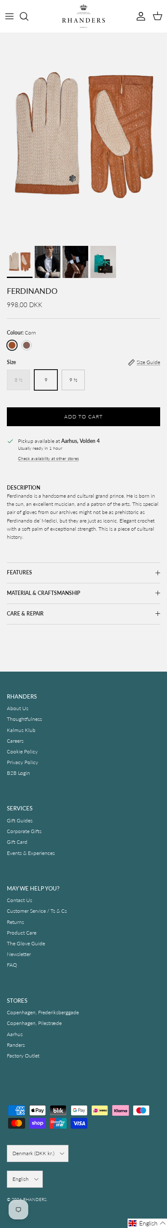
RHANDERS (34, 1199)
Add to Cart (83, 416)
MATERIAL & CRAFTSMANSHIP (43, 593)
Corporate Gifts (24, 831)
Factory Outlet (23, 1055)
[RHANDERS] (83, 16)
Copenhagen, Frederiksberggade (43, 1012)
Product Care (21, 932)
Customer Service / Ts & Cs (37, 911)
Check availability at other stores (48, 458)
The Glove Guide (26, 943)
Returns (15, 922)
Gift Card (17, 842)
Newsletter (19, 954)
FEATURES (19, 572)
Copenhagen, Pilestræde (34, 1023)
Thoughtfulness (24, 719)
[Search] (28, 16)
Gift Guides (20, 820)
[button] (147, 1223)
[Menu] (9, 16)
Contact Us (19, 900)
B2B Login (18, 773)
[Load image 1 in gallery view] (83, 137)
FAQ (12, 965)
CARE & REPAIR (25, 613)
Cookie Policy (22, 751)
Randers (16, 1045)
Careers (15, 741)
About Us (17, 708)
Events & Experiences (31, 853)
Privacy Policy (22, 762)
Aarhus (15, 1034)
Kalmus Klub (21, 730)
